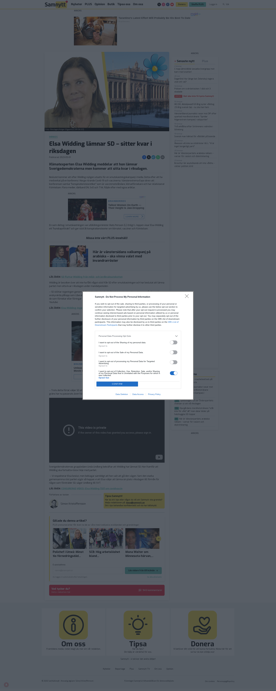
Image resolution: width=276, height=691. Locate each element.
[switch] (173, 342)
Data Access (138, 394)
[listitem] (138, 336)
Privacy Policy (154, 394)
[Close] (187, 297)
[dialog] (138, 345)
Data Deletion (122, 394)
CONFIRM (117, 384)
